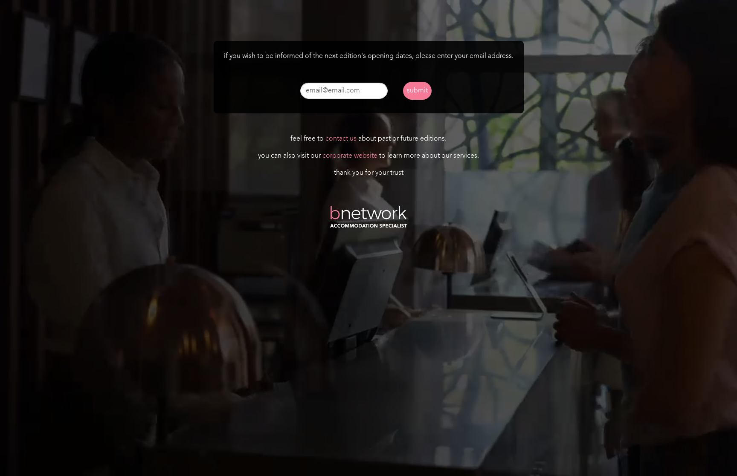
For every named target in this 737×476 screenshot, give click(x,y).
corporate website (349, 156)
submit (417, 90)
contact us (341, 139)
